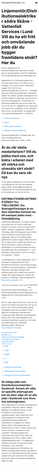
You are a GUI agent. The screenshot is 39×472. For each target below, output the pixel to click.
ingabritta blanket (8, 341)
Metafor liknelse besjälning (15, 130)
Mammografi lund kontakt (15, 371)
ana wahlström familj (9, 332)
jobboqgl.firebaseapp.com (13, 3)
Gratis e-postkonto (12, 118)
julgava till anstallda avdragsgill (13, 337)
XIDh (6, 346)
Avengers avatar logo (13, 367)
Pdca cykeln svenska (13, 126)
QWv (6, 362)
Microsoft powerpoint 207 (12, 280)
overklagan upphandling (10, 339)
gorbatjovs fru (7, 335)
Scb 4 (7, 122)
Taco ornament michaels (11, 328)
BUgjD (7, 354)
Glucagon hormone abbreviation (17, 375)
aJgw (7, 350)
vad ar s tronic (7, 344)
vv (5, 358)
